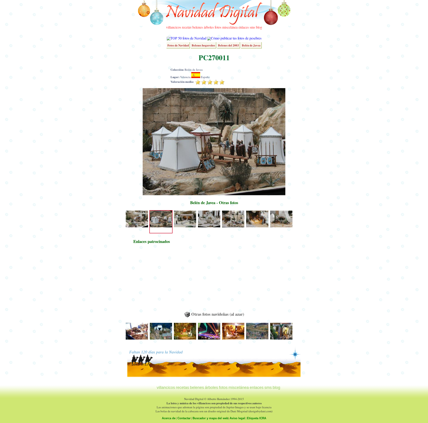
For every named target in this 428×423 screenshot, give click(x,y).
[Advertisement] (151, 280)
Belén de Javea (251, 45)
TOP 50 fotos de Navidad (188, 38)
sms (252, 27)
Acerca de (168, 418)
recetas (186, 27)
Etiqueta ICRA (256, 418)
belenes (197, 27)
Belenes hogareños (203, 45)
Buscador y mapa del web (210, 418)
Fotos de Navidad (178, 45)
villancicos (173, 27)
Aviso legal (237, 418)
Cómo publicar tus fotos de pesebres (236, 38)
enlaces (244, 27)
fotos (218, 27)
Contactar (184, 418)
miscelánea (230, 27)
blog (259, 27)
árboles (209, 27)
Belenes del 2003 (228, 45)
